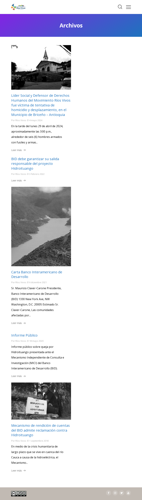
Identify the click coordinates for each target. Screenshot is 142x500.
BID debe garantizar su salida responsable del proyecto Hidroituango (35, 164)
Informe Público (24, 335)
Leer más (16, 150)
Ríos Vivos (20, 120)
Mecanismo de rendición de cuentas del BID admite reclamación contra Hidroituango (40, 430)
